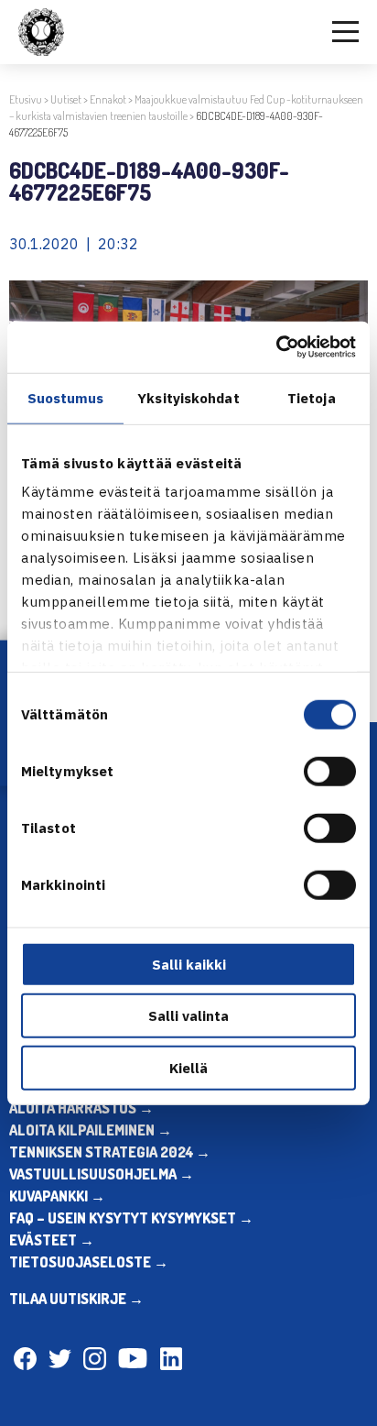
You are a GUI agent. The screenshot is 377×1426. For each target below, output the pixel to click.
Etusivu (25, 99)
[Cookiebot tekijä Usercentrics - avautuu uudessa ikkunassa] (276, 347)
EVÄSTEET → (51, 1240)
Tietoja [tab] (311, 397)
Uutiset (65, 99)
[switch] (330, 770)
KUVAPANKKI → (57, 1196)
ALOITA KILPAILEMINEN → (90, 1130)
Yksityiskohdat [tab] (188, 397)
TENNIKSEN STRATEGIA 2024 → (109, 1152)
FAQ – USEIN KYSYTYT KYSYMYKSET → (131, 1218)
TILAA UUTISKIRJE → (76, 1298)
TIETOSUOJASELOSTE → (88, 1262)
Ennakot (108, 99)
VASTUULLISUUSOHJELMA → (101, 1174)
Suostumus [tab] (65, 397)
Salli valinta (188, 1016)
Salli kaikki (189, 963)
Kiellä (188, 1067)
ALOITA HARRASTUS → (81, 1108)
